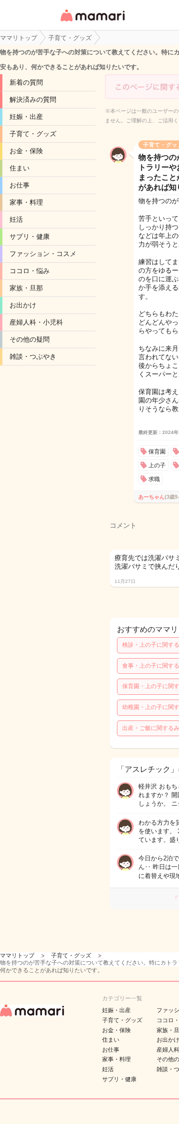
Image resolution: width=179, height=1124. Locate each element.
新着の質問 (26, 82)
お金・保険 (26, 151)
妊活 (16, 219)
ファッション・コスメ (43, 253)
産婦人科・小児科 (36, 322)
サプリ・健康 (30, 236)
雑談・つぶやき (33, 356)
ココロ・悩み (30, 271)
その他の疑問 (30, 339)
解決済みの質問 (33, 99)
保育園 (157, 451)
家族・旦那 (26, 288)
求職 (154, 479)
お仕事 (20, 185)
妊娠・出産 (26, 116)
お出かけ (23, 305)
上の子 (157, 465)
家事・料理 (26, 202)
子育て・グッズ (33, 134)
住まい (20, 168)
